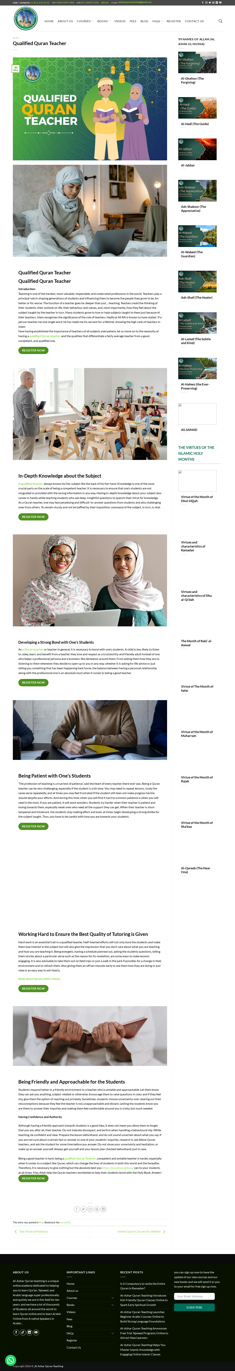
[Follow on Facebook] (203, 2)
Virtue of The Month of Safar (197, 688)
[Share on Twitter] (83, 1209)
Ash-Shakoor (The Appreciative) (193, 209)
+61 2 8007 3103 (90, 2)
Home (49, 21)
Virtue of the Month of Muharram (197, 734)
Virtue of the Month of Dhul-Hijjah (197, 499)
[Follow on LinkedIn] (217, 2)
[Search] (220, 21)
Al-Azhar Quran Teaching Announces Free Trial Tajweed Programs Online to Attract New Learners (144, 1332)
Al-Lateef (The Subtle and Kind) (196, 341)
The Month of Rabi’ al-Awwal (196, 643)
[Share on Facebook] (77, 1209)
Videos (120, 21)
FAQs (156, 21)
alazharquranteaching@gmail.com (134, 2)
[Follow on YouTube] (220, 2)
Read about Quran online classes (39, 978)
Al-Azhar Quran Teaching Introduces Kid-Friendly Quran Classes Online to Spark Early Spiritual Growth (144, 1300)
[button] (10, 1360)
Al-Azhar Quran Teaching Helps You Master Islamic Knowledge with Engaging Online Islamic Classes (142, 1349)
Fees (133, 21)
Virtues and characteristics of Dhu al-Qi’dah (196, 596)
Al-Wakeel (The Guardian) (192, 254)
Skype (105, 2)
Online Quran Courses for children (139, 1231)
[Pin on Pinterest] (97, 1209)
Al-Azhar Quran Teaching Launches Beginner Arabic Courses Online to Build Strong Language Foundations (142, 1316)
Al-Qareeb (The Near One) (195, 870)
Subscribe (194, 1307)
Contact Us (194, 21)
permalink (65, 1222)
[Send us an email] (213, 2)
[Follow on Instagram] (206, 2)
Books (102, 21)
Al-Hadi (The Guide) (195, 124)
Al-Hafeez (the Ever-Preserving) (195, 386)
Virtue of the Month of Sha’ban (197, 825)
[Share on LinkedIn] (103, 1209)
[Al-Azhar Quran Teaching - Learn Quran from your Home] (26, 18)
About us (65, 21)
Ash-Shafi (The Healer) (196, 297)
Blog (144, 21)
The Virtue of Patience (33, 1231)
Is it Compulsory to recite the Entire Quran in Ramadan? (142, 1286)
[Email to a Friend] (90, 1209)
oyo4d (22, 1153)
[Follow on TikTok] (23, 1332)
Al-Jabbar (188, 165)
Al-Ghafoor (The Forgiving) (192, 80)
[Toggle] (112, 1297)
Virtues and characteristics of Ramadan (193, 546)
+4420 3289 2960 (64, 2)
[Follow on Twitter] (210, 2)
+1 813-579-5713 (40, 2)
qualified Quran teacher (45, 336)
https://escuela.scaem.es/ (118, 1167)
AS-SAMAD (189, 430)
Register (174, 21)
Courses (84, 21)
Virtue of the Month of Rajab (197, 779)
